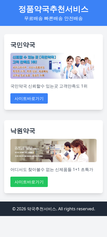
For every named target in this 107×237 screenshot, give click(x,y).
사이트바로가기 (29, 98)
